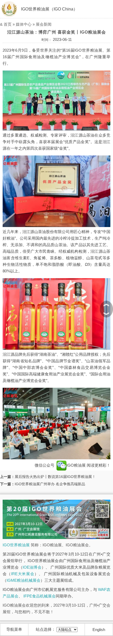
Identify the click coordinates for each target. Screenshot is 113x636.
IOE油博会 (32, 567)
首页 (8, 24)
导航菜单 (14, 629)
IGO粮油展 (76, 465)
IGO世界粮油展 (16, 545)
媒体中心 (24, 24)
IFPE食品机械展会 (39, 596)
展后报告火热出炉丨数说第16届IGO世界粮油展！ (55, 477)
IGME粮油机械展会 (23, 580)
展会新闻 (44, 24)
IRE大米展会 (22, 574)
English (99, 629)
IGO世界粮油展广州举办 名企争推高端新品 (50, 484)
